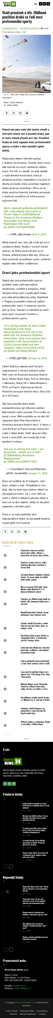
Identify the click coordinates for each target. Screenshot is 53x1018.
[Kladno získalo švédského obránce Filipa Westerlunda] (12, 939)
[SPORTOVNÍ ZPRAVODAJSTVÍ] (9, 4)
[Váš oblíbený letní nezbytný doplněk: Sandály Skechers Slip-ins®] (12, 927)
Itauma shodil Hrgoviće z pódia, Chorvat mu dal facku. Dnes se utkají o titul (35, 626)
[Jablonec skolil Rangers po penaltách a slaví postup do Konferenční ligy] (10, 711)
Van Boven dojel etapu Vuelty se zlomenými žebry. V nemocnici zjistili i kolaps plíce (35, 638)
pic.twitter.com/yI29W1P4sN (20, 461)
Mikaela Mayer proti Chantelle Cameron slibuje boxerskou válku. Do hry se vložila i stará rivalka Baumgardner (34, 687)
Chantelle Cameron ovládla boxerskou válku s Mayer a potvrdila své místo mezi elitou (34, 553)
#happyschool (12, 458)
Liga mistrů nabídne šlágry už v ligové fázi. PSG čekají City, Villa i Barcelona (35, 674)
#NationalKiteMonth (36, 208)
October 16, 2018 (37, 358)
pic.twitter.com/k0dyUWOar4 (20, 351)
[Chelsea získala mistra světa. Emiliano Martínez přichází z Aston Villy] (10, 565)
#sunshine (28, 455)
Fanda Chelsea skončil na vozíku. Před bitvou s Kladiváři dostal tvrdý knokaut (36, 805)
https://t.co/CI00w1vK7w (30, 347)
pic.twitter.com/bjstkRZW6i (19, 227)
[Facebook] (40, 4)
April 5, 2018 (39, 234)
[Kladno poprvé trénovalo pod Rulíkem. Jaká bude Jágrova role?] (12, 914)
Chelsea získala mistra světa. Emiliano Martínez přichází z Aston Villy (34, 565)
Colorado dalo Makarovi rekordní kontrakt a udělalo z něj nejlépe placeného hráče (35, 650)
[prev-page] (4, 734)
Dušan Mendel (16, 102)
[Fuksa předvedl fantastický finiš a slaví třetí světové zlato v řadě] (10, 663)
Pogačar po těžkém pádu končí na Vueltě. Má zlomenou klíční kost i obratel (35, 601)
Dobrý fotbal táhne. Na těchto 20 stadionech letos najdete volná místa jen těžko (35, 855)
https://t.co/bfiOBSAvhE (26, 214)
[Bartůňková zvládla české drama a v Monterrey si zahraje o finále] (10, 699)
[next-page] (9, 734)
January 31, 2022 (37, 473)
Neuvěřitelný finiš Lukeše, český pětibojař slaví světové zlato (34, 613)
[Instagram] (44, 4)
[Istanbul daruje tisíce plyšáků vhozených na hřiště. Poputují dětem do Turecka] (12, 844)
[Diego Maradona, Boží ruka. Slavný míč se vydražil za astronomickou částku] (12, 890)
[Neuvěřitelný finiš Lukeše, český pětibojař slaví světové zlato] (10, 614)
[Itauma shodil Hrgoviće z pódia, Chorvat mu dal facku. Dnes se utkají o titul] (10, 626)
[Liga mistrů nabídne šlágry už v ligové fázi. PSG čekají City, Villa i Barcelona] (10, 675)
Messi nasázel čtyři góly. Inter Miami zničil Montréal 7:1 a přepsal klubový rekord (34, 589)
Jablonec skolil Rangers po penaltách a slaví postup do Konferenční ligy (33, 711)
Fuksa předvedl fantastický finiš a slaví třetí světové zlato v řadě (35, 662)
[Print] (27, 113)
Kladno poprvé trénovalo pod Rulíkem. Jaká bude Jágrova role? (35, 913)
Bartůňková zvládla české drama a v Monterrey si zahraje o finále (35, 698)
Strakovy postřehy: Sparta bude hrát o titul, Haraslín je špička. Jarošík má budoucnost (35, 830)
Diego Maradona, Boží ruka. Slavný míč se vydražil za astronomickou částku (35, 888)
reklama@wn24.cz (22, 988)
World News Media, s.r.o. (25, 1002)
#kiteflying (16, 455)
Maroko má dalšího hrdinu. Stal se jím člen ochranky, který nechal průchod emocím (35, 818)
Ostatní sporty (30, 28)
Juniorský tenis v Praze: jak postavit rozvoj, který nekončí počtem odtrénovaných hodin (34, 901)
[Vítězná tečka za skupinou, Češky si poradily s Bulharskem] (10, 723)
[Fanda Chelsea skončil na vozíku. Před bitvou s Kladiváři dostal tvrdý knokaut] (12, 807)
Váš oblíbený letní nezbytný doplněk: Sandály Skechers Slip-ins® (35, 925)
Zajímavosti (9, 28)
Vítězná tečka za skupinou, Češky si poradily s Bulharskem (35, 723)
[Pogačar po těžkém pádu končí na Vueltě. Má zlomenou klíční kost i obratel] (10, 602)
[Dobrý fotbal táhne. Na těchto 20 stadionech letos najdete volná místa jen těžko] (12, 856)
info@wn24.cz (19, 985)
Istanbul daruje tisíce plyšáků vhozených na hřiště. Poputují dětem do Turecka (34, 842)
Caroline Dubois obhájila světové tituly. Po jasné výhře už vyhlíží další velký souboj (35, 577)
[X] (48, 4)
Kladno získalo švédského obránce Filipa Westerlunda (35, 938)
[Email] (20, 113)
